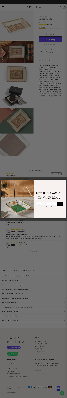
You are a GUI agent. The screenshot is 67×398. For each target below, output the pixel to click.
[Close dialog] (64, 181)
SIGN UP (60, 204)
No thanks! (49, 206)
